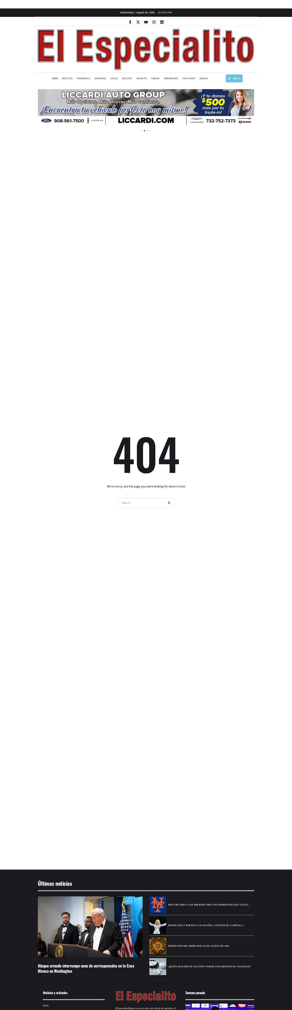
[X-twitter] (138, 22)
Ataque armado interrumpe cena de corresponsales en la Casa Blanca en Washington (86, 968)
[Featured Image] (90, 926)
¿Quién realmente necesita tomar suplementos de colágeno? (209, 966)
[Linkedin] (162, 22)
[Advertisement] (135, 835)
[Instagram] (154, 22)
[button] (36, 106)
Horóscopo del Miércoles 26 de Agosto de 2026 (198, 946)
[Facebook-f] (130, 22)
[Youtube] (146, 22)
